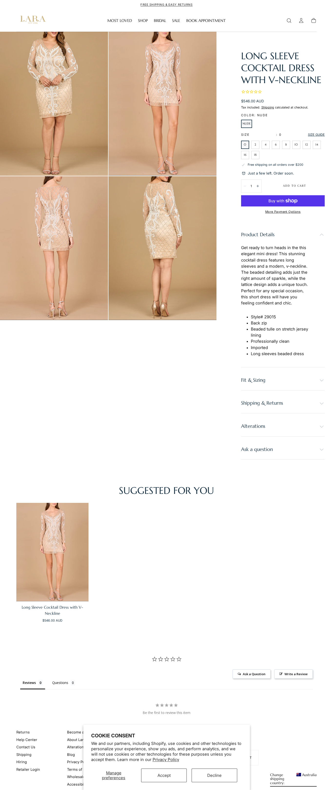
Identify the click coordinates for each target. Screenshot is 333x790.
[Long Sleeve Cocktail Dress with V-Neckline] (52, 552)
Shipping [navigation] (23, 754)
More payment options (283, 212)
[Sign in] (301, 21)
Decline (214, 775)
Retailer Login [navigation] (28, 769)
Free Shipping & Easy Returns (166, 4)
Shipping (267, 107)
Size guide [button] (316, 135)
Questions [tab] (60, 682)
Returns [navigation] (23, 732)
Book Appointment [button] (206, 20)
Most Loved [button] (119, 20)
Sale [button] (176, 20)
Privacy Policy (166, 759)
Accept (164, 775)
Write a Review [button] (296, 674)
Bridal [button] (160, 20)
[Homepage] (32, 20)
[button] (289, 21)
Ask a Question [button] (254, 674)
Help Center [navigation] (26, 740)
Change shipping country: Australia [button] (293, 779)
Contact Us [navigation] (25, 747)
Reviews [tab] (29, 682)
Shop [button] (143, 20)
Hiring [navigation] (21, 762)
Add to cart (294, 185)
